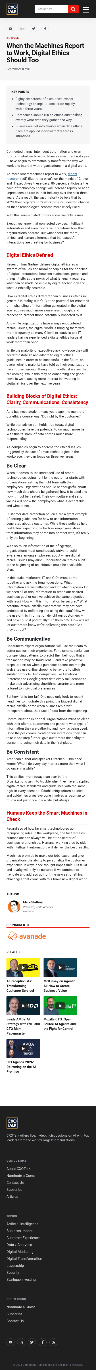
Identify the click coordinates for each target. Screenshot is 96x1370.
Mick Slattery (33, 902)
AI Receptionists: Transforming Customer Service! (20, 986)
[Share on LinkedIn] (22, 28)
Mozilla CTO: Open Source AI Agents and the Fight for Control (60, 1024)
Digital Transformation (24, 1259)
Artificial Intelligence (22, 1224)
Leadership (15, 1265)
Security (12, 1272)
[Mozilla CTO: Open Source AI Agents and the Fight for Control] (60, 1005)
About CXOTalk (18, 1169)
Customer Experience (23, 1238)
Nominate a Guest (20, 1176)
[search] (73, 9)
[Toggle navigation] (85, 9)
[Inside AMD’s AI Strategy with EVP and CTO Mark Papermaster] (23, 1005)
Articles (12, 1196)
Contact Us (15, 1183)
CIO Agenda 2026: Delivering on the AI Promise (21, 1067)
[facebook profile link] (43, 1342)
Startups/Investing (21, 1279)
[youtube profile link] (10, 1342)
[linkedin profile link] (21, 1342)
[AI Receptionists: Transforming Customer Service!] (23, 967)
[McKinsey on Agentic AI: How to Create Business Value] (60, 967)
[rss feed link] (53, 1342)
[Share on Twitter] (33, 28)
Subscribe (14, 1189)
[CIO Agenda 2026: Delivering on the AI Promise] (23, 1048)
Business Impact (19, 1231)
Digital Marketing (19, 1252)
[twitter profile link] (32, 1342)
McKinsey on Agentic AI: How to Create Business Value (59, 986)
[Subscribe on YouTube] (10, 28)
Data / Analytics (19, 1245)
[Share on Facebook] (45, 28)
